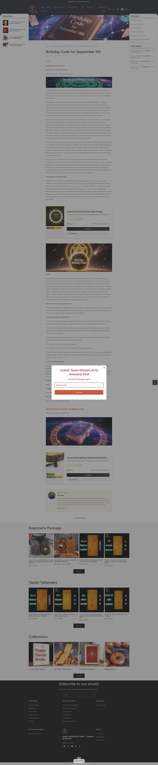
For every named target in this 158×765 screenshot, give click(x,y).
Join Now (79, 392)
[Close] (104, 367)
